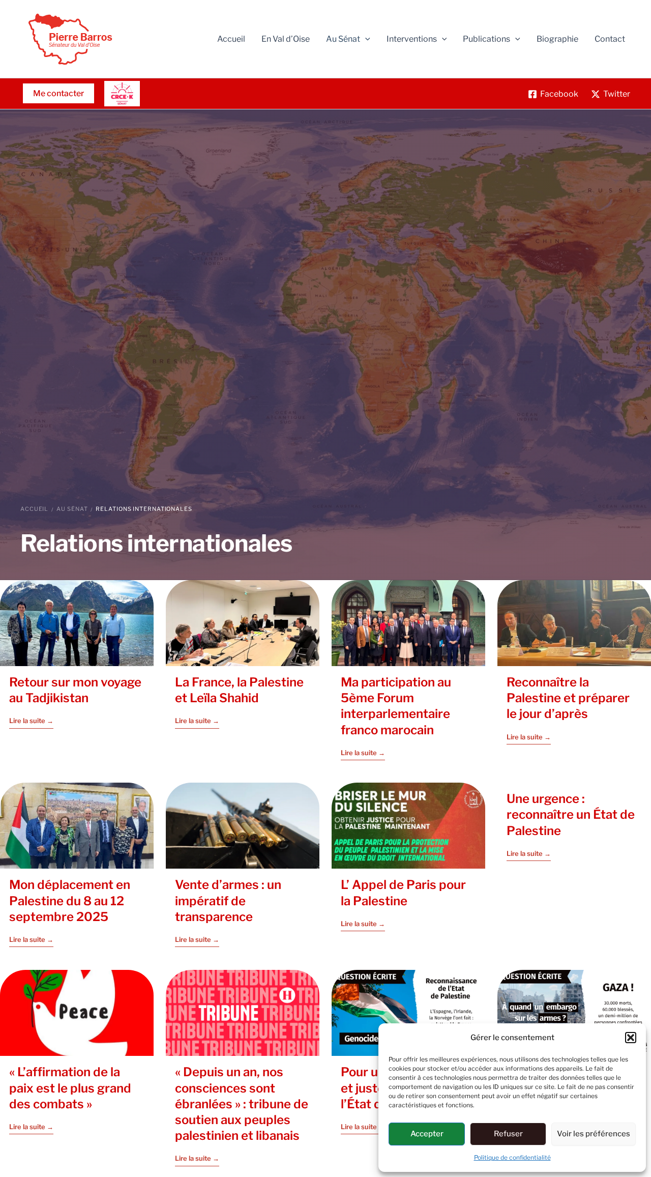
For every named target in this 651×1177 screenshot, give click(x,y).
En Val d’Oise (285, 39)
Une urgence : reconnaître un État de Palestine (571, 814)
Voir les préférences (593, 1133)
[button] (631, 1037)
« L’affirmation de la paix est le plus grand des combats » (70, 1088)
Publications (486, 39)
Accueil (231, 39)
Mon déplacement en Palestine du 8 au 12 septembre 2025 (69, 901)
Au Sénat (71, 509)
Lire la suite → (31, 721)
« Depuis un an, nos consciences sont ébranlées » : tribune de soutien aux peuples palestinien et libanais (241, 1104)
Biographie (557, 39)
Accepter (426, 1133)
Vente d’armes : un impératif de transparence (228, 901)
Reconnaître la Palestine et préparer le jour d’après (568, 698)
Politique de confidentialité (512, 1157)
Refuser (508, 1133)
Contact (610, 39)
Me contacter (58, 93)
